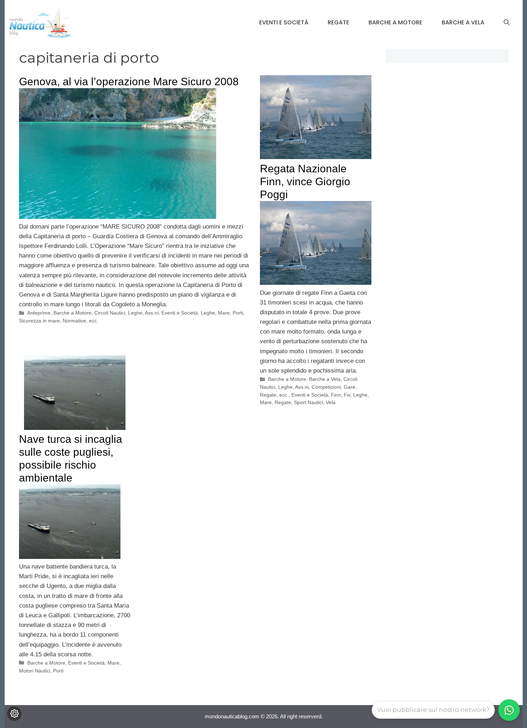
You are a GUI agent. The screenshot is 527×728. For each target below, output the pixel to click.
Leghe (208, 313)
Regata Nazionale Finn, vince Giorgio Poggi (305, 181)
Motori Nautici (34, 671)
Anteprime (39, 313)
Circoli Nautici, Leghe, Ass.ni (126, 313)
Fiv (347, 395)
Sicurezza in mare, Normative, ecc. (58, 321)
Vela (331, 402)
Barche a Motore (395, 22)
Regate (338, 22)
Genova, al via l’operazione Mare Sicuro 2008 (129, 81)
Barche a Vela (463, 22)
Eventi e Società (283, 22)
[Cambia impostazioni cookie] (14, 714)
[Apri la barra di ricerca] (506, 23)
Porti (238, 313)
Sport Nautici (308, 402)
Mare (224, 313)
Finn (336, 395)
